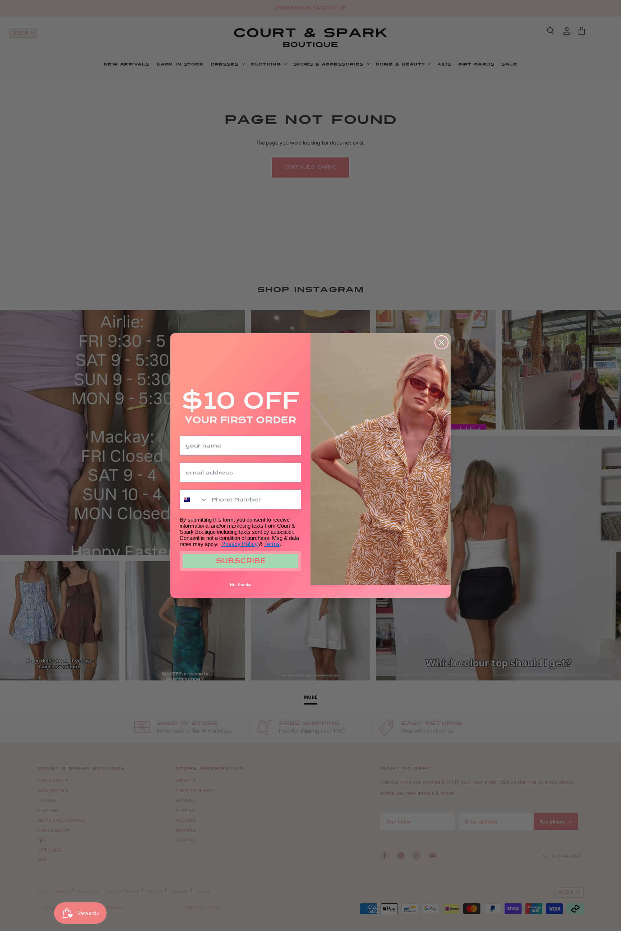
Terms (272, 544)
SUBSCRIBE (241, 561)
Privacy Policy (239, 544)
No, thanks (240, 584)
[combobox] (194, 499)
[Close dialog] (441, 342)
